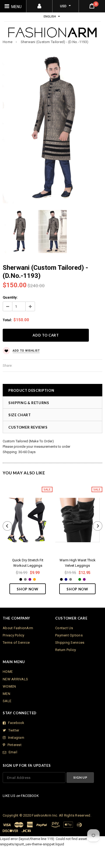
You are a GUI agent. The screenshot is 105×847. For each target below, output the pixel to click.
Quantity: (10, 297)
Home (7, 42)
